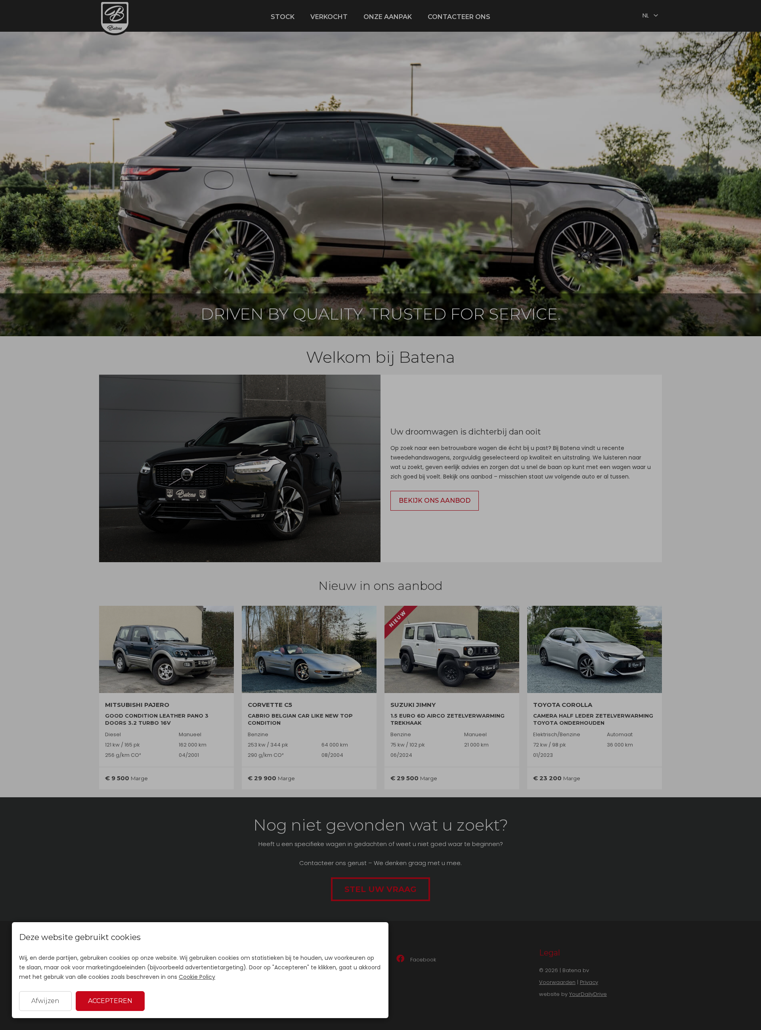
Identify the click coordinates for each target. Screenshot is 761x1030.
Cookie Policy (197, 977)
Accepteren (110, 1001)
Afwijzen (45, 1001)
